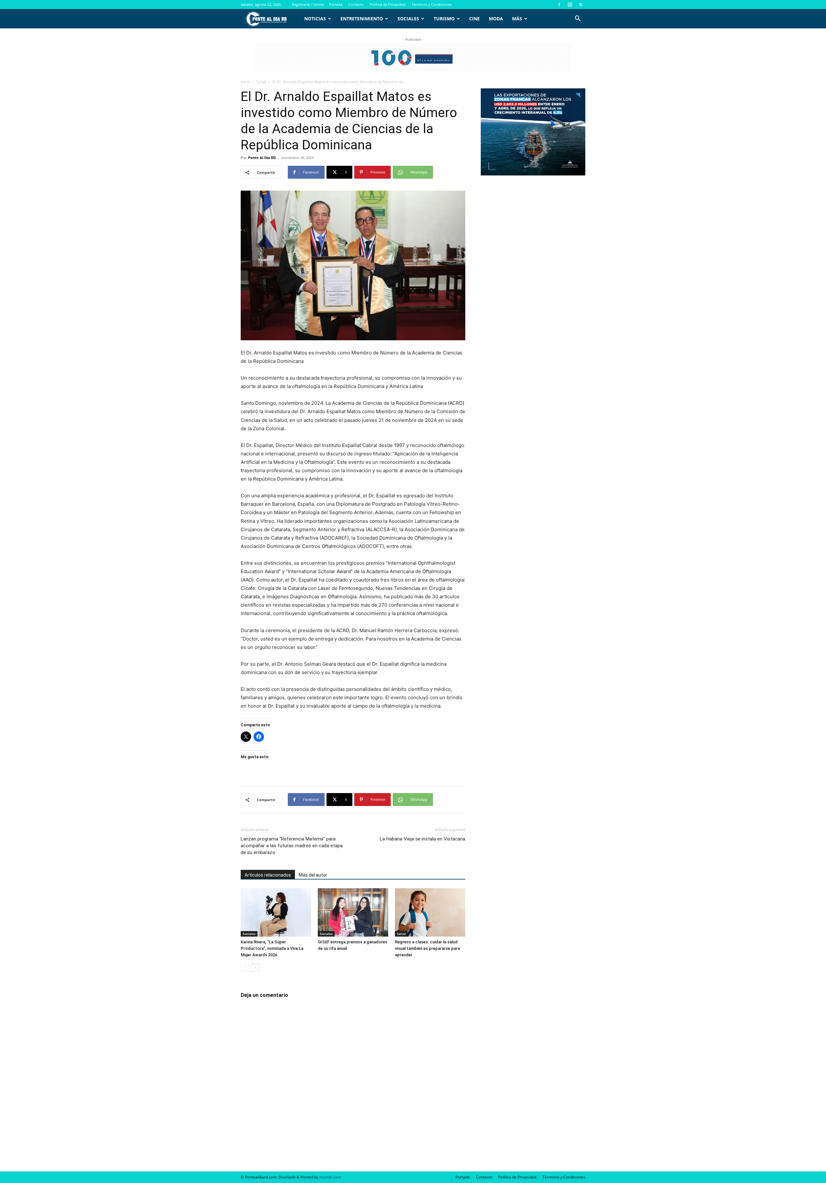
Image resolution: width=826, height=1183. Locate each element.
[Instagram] (570, 4)
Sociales (408, 18)
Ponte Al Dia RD (262, 157)
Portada (335, 4)
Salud (261, 81)
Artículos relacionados (268, 875)
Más (517, 18)
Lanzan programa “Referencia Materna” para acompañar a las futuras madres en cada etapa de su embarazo (292, 845)
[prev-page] (245, 968)
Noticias (315, 18)
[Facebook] (559, 4)
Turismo (444, 18)
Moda (496, 18)
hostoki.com (330, 1177)
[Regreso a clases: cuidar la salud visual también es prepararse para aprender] (430, 912)
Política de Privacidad (388, 4)
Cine (474, 18)
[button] (577, 19)
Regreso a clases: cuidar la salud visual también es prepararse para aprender (427, 948)
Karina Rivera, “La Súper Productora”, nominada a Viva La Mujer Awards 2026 (272, 948)
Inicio (245, 81)
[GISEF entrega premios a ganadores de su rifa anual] (353, 912)
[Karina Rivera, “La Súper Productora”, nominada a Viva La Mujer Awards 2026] (276, 912)
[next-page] (255, 968)
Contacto (356, 4)
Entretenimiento (361, 18)
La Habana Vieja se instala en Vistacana (422, 839)
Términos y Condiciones (432, 4)
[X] (580, 4)
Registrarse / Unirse (308, 4)
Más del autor (313, 875)
